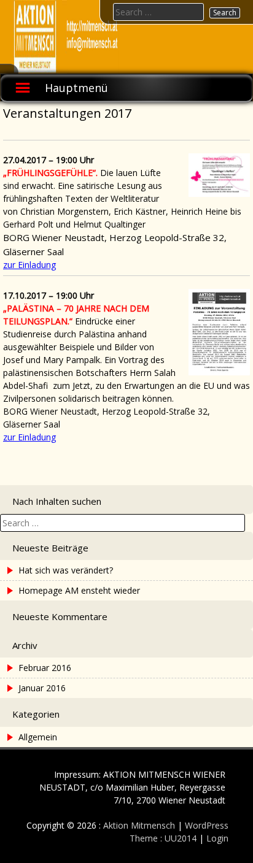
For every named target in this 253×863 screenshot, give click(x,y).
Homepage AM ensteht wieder (79, 590)
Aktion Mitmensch (139, 825)
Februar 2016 (44, 667)
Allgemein (37, 737)
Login (217, 838)
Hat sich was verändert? (65, 570)
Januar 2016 (42, 688)
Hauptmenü (76, 87)
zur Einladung (29, 264)
